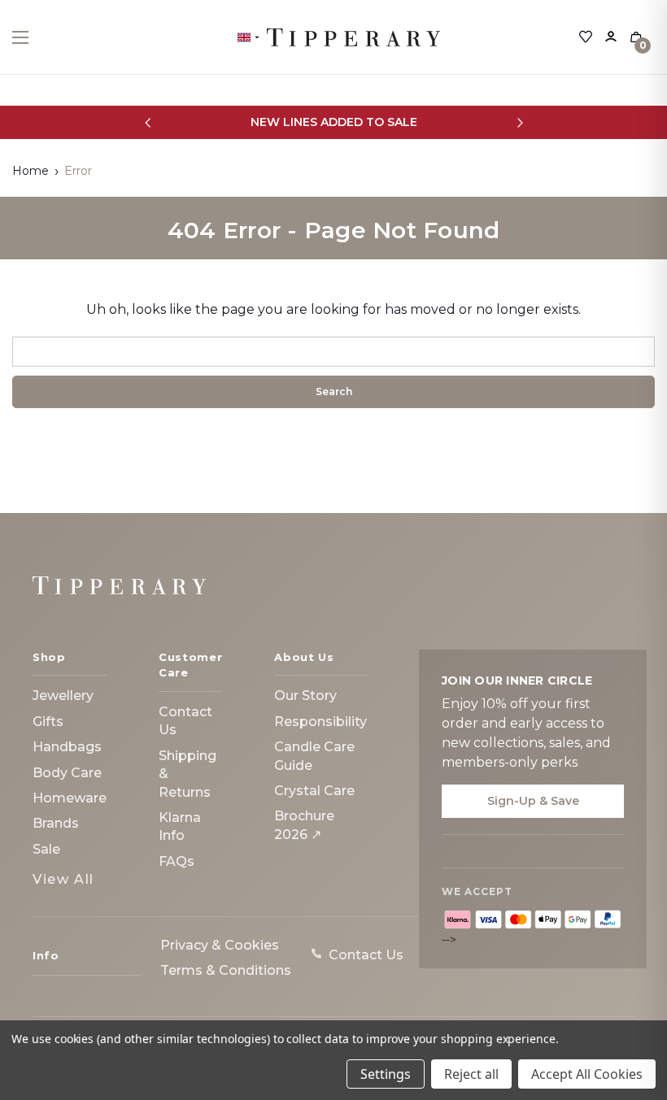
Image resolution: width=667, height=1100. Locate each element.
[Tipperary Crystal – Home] (119, 585)
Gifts (48, 721)
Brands (56, 823)
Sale (46, 849)
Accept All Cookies (587, 1074)
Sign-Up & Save (533, 800)
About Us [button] (304, 656)
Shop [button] (49, 656)
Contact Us (185, 720)
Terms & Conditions (225, 970)
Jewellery (63, 695)
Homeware (70, 798)
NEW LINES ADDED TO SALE (334, 122)
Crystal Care (314, 790)
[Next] (519, 122)
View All (63, 879)
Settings (385, 1074)
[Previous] (147, 122)
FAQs (176, 861)
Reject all (471, 1074)
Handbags (67, 746)
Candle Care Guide (314, 755)
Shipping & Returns (187, 774)
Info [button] (46, 955)
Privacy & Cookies (219, 945)
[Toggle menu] (34, 37)
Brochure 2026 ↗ (304, 824)
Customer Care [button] (190, 665)
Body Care (67, 772)
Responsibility (320, 721)
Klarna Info (180, 826)
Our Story (305, 695)
